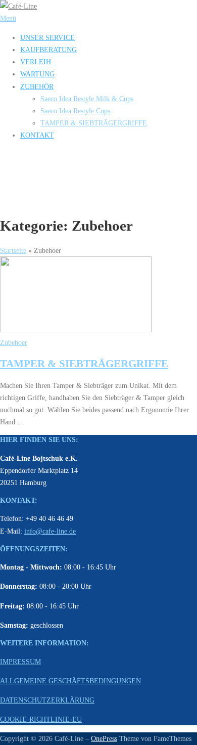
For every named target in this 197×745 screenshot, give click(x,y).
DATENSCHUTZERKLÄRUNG (47, 700)
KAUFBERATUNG (48, 50)
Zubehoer (13, 342)
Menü (8, 18)
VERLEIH (35, 62)
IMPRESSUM (20, 662)
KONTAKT (37, 135)
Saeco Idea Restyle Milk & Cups (86, 99)
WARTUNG (37, 74)
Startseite (13, 250)
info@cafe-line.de (50, 531)
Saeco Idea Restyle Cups (75, 111)
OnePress (104, 738)
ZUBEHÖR (37, 86)
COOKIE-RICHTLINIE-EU (41, 719)
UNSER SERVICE (47, 37)
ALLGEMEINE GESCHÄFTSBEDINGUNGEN (70, 681)
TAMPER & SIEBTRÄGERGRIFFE (93, 123)
